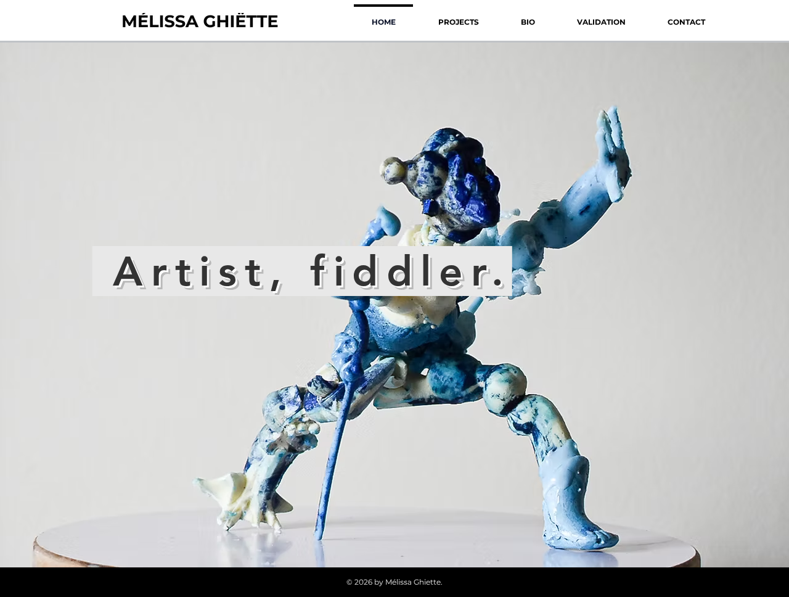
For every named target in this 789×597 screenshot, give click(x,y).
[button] (458, 16)
